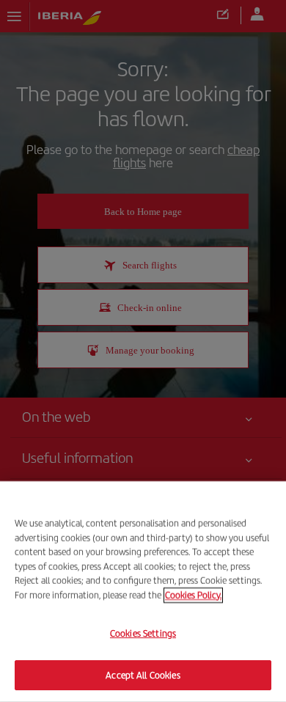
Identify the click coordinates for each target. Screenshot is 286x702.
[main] (143, 591)
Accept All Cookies (143, 674)
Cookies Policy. (193, 594)
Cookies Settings (143, 633)
